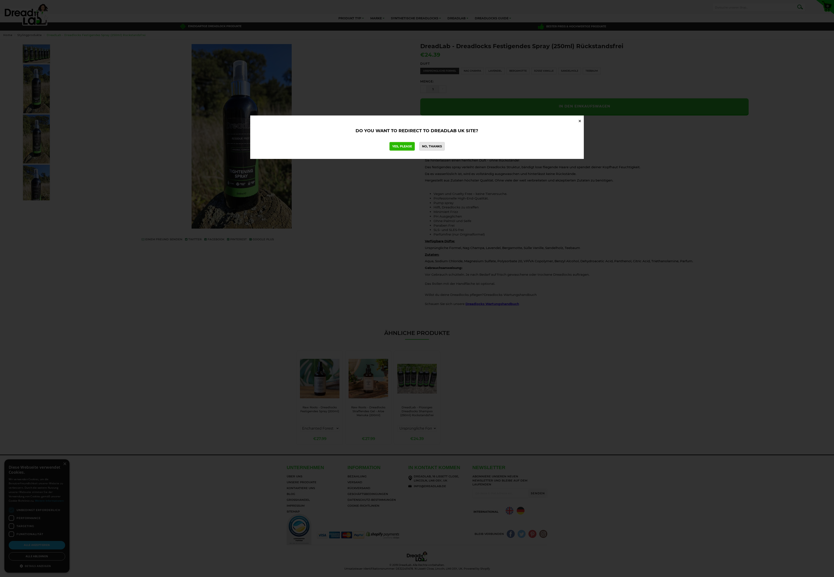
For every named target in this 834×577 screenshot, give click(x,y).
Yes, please (402, 146)
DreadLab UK (448, 130)
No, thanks (432, 146)
